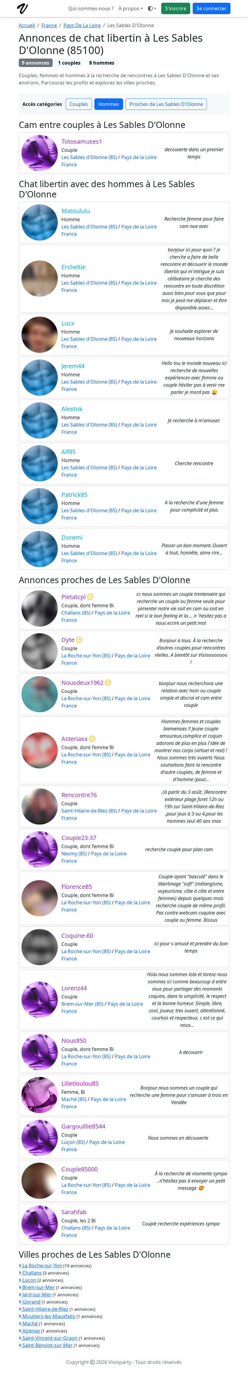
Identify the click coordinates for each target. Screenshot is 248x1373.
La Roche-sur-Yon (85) (86, 655)
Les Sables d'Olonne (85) (89, 157)
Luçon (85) (73, 1142)
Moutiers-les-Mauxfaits (48, 1316)
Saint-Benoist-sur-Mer (47, 1345)
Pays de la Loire (139, 157)
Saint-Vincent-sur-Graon (49, 1338)
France (49, 25)
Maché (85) (73, 1099)
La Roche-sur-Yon (41, 1265)
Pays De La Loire (82, 25)
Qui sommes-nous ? (91, 8)
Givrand (31, 1301)
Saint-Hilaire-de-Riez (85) (89, 810)
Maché (29, 1323)
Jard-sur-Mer (36, 1294)
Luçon (28, 1280)
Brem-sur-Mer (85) (82, 1004)
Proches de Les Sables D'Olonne (166, 104)
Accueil (27, 25)
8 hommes (101, 62)
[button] (152, 8)
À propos (129, 8)
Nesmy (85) (74, 853)
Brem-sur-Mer (38, 1287)
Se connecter (212, 8)
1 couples (69, 62)
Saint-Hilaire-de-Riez (44, 1309)
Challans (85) (75, 612)
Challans (31, 1272)
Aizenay (30, 1330)
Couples (79, 104)
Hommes (108, 104)
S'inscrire (175, 8)
